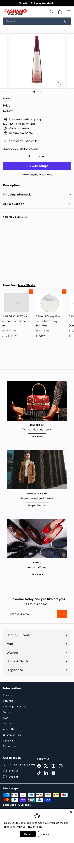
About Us (8, 729)
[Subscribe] (62, 614)
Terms (6, 712)
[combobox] (37, 21)
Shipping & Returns (14, 706)
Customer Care (12, 735)
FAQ (5, 717)
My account (10, 746)
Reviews (8, 740)
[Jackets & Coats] (37, 469)
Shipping (8, 148)
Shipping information (18, 194)
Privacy (7, 695)
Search (7, 723)
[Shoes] (37, 538)
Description (11, 185)
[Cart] (60, 11)
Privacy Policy (34, 826)
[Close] (71, 812)
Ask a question (13, 204)
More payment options (37, 174)
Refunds (8, 700)
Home (6, 98)
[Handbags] (37, 400)
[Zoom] (59, 83)
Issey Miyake (26, 285)
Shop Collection (37, 505)
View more (37, 436)
